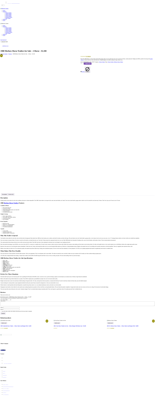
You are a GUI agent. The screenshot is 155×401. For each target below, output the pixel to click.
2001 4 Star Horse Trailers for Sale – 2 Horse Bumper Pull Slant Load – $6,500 (70, 325)
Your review (3, 300)
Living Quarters (8, 16)
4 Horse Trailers (8, 14)
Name (2, 307)
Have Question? (3, 39)
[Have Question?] (1, 37)
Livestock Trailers (8, 17)
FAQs (4, 20)
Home (4, 10)
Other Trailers (8, 18)
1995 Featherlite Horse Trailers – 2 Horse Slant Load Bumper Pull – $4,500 (15, 325)
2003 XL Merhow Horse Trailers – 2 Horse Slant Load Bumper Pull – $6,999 (122, 325)
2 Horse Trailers (8, 12)
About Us (5, 19)
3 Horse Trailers (8, 13)
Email (1, 309)
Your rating (3, 299)
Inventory (5, 11)
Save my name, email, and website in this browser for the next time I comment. (17, 311)
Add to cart (5, 6)
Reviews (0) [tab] (11, 194)
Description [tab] (4, 194)
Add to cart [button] (3, 323)
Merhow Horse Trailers (118, 61)
